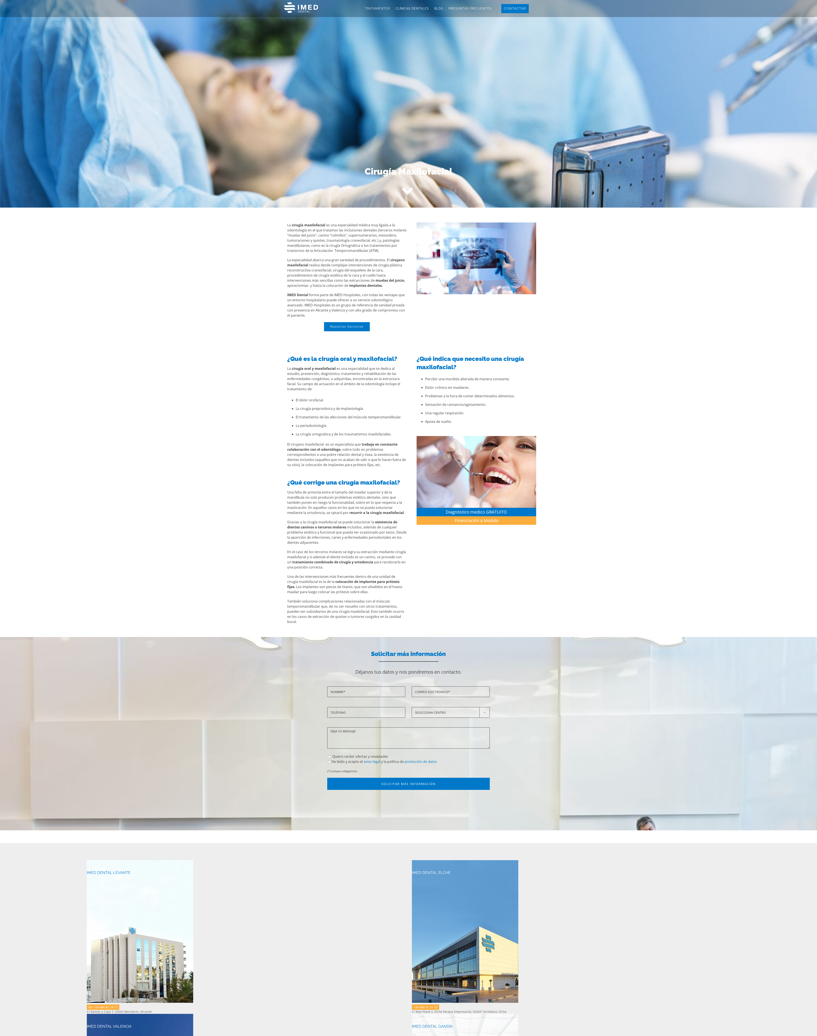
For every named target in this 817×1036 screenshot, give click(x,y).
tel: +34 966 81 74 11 (103, 1007)
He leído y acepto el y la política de (384, 761)
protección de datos (421, 761)
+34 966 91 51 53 (425, 1007)
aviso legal (372, 761)
